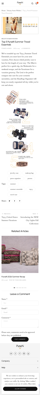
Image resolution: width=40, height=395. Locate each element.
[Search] (32, 3)
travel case (13, 195)
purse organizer (15, 178)
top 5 (31, 189)
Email (4, 308)
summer (13, 184)
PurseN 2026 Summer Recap (13, 277)
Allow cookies (20, 389)
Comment (6, 318)
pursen (30, 178)
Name (4, 299)
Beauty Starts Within (14, 10)
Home (4, 10)
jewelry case (14, 173)
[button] (14, 287)
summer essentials (16, 189)
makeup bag (29, 173)
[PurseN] (20, 3)
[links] (11, 353)
